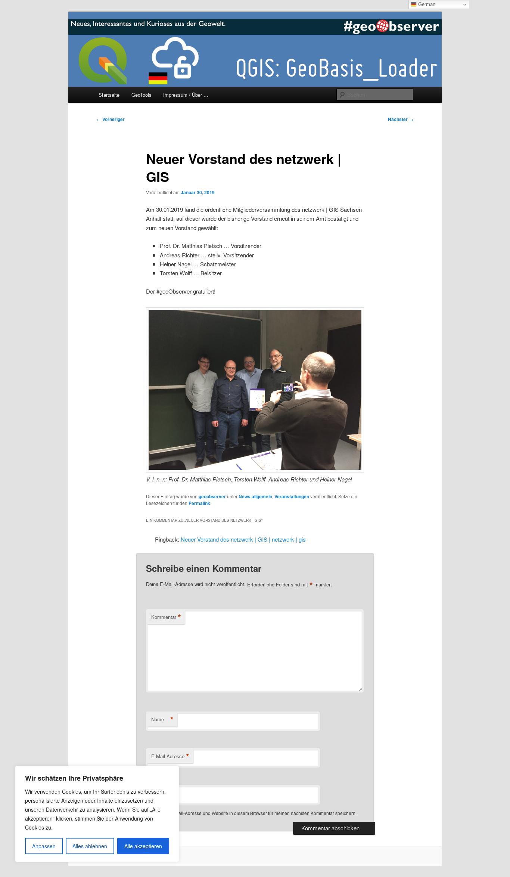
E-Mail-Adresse (170, 756)
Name (162, 719)
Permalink (199, 503)
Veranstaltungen (291, 496)
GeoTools (141, 94)
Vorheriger (111, 119)
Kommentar (166, 617)
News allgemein (255, 496)
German (426, 4)
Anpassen (44, 846)
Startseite (109, 94)
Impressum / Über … (185, 94)
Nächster (400, 119)
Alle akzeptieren (143, 846)
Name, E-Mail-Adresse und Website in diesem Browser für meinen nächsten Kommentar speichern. (256, 813)
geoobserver (212, 496)
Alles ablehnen (89, 846)
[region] (97, 814)
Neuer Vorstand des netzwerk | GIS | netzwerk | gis (243, 539)
